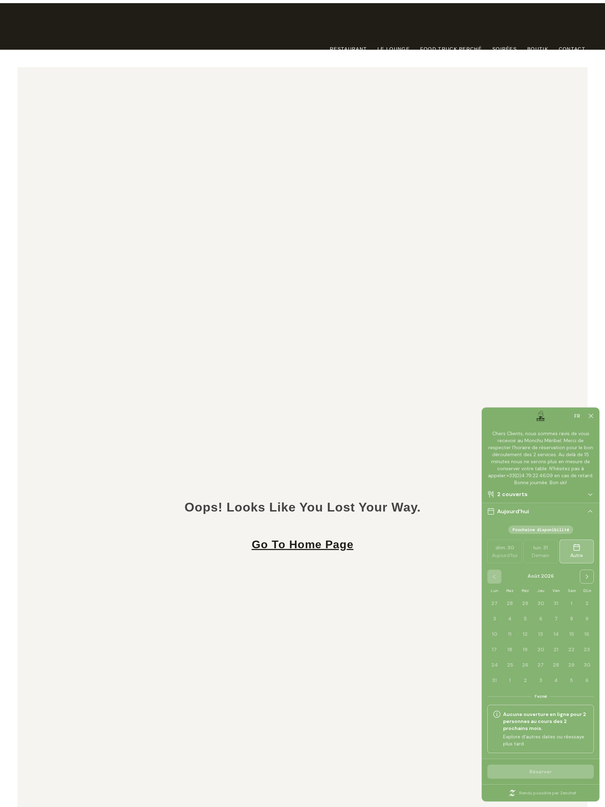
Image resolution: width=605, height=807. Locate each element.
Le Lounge (393, 49)
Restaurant (348, 49)
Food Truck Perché (451, 49)
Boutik (537, 49)
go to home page (303, 544)
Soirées (504, 49)
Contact (572, 49)
